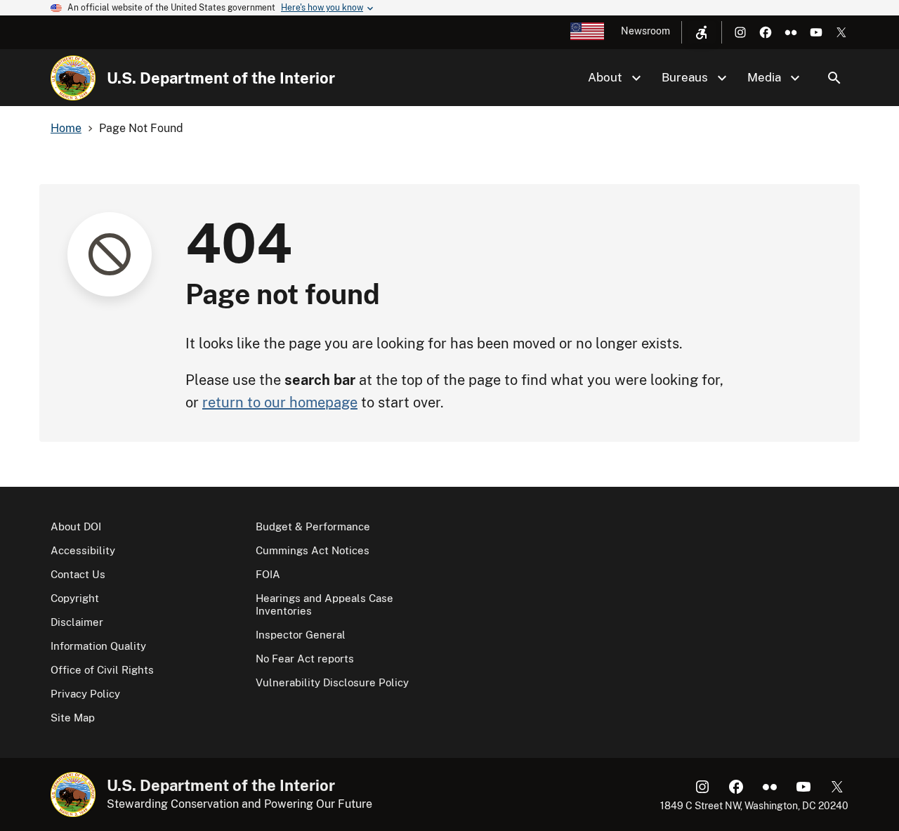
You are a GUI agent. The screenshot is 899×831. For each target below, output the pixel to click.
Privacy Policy (85, 694)
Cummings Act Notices (312, 550)
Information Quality (98, 646)
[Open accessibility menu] (702, 32)
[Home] (73, 77)
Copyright (75, 598)
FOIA (268, 574)
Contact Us (78, 574)
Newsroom (645, 31)
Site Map (73, 718)
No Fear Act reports (305, 659)
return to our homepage (279, 402)
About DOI (76, 526)
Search (834, 78)
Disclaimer (77, 622)
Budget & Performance (313, 526)
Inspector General (301, 635)
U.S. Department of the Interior (221, 78)
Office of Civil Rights (102, 670)
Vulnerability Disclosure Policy (332, 682)
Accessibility (83, 550)
